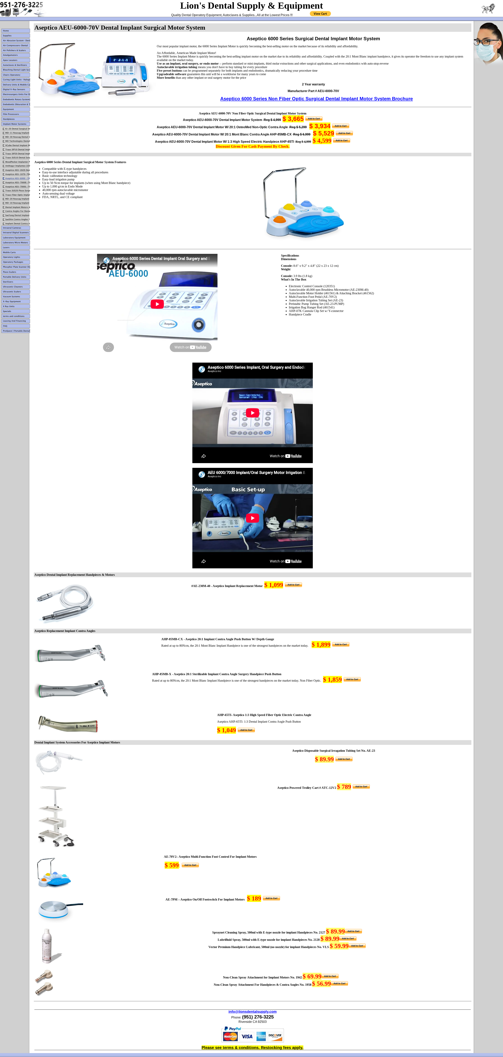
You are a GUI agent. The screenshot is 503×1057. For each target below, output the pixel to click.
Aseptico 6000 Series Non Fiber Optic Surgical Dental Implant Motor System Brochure (316, 98)
